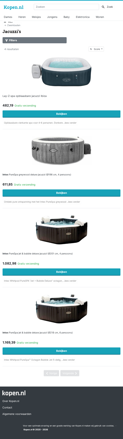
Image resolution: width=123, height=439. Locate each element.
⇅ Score (95, 49)
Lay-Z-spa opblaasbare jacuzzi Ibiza (25, 96)
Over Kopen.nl (10, 401)
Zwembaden (12, 25)
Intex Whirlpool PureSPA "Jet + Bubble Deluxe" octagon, (40, 280)
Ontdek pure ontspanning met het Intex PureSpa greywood (42, 201)
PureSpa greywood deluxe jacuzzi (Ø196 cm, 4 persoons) (37, 174)
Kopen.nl (28, 429)
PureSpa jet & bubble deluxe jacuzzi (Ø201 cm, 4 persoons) (38, 253)
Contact (7, 407)
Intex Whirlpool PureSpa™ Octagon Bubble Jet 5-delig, (39, 359)
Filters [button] (12, 40)
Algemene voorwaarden (16, 414)
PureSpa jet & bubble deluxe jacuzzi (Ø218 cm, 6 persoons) (38, 332)
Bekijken (61, 113)
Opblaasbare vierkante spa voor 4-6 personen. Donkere (40, 122)
